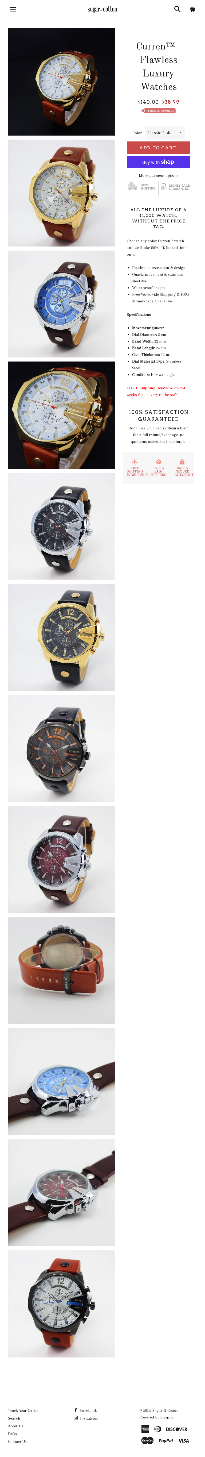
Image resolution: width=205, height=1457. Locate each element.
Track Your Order (23, 1410)
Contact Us (17, 1441)
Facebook (88, 1410)
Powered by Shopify (156, 1417)
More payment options (159, 175)
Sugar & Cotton (165, 1410)
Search (14, 1418)
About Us (15, 1426)
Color (137, 132)
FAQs (12, 1433)
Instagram (88, 1418)
